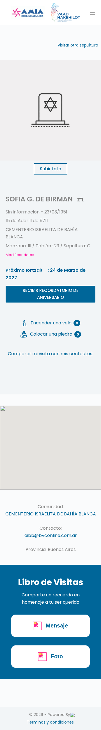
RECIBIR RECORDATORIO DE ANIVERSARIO (51, 293)
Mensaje (57, 625)
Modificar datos (20, 254)
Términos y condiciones (50, 722)
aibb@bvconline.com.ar (50, 535)
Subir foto (50, 169)
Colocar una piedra (54, 334)
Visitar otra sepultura (78, 45)
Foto (57, 656)
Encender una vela (54, 323)
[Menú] (92, 12)
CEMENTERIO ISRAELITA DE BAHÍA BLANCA (50, 514)
